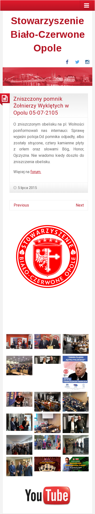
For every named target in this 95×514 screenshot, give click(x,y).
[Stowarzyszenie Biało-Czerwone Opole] (47, 76)
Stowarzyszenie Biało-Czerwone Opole (47, 34)
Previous (21, 205)
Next (80, 205)
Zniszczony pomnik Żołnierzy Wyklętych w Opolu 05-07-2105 (41, 106)
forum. (35, 171)
